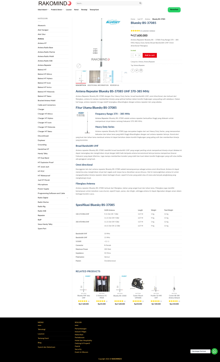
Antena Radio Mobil (46, 56)
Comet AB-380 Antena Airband (174, 297)
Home (133, 19)
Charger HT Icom (44, 123)
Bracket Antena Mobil (46, 100)
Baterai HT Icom (44, 83)
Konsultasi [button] (174, 9)
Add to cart (150, 55)
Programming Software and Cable (51, 193)
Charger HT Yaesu (45, 131)
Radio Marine (43, 202)
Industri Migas (80, 332)
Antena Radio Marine (46, 52)
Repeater (41, 215)
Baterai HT (42, 70)
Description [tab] (81, 85)
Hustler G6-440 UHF (156, 297)
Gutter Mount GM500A (138, 297)
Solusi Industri (42, 9)
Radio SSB (42, 211)
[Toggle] (67, 197)
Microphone (43, 184)
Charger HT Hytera (45, 118)
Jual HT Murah (44, 180)
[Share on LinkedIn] (141, 70)
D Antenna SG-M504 (101, 297)
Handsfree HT (43, 149)
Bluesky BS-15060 (119, 296)
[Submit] (140, 3)
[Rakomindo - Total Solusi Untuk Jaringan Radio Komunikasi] (55, 3)
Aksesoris (41, 25)
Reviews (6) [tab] (114, 85)
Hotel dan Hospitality (83, 340)
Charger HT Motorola (46, 127)
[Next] (123, 43)
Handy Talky (43, 153)
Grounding (42, 145)
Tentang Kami (94, 9)
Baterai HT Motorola (46, 92)
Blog (39, 343)
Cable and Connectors (47, 105)
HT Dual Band (43, 158)
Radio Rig (41, 206)
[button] (79, 66)
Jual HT (140, 19)
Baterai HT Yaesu (44, 96)
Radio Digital (43, 198)
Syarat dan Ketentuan (46, 347)
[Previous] (80, 43)
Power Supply (43, 189)
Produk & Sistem (56, 9)
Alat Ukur (42, 34)
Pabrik (77, 346)
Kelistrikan (79, 335)
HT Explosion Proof (46, 162)
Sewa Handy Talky (45, 224)
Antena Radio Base (45, 48)
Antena (41, 39)
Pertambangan (81, 329)
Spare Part (42, 229)
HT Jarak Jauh (43, 167)
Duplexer (41, 140)
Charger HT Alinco (45, 114)
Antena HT (42, 43)
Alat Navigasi (43, 30)
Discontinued (43, 136)
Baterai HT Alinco (45, 74)
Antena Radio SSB (45, 61)
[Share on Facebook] (133, 70)
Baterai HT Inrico (44, 87)
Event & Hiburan (81, 352)
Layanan (69, 9)
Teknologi (84, 9)
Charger (41, 109)
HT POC (41, 171)
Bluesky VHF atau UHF (83, 297)
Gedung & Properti (82, 343)
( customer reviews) (147, 31)
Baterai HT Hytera (45, 78)
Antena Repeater (44, 65)
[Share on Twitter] (137, 70)
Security (78, 349)
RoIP (39, 220)
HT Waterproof (44, 176)
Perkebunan (79, 337)
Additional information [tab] (98, 85)
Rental (76, 9)
